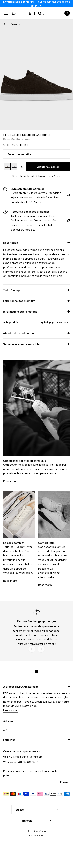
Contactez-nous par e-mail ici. (22, 751)
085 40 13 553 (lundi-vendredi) (22, 756)
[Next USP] (41, 649)
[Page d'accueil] (36, 13)
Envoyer (65, 782)
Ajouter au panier (48, 166)
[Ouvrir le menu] (6, 13)
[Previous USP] (31, 649)
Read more (10, 481)
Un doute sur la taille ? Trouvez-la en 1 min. (36, 176)
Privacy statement (36, 835)
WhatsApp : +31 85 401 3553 (20, 762)
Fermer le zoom (36, 74)
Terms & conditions (37, 831)
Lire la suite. (10, 710)
